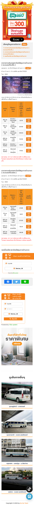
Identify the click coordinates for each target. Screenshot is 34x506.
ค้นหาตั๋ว (14, 319)
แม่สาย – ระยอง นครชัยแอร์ (17, 492)
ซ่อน (24, 44)
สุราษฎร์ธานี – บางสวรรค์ (17, 406)
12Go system (15, 273)
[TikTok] (29, 489)
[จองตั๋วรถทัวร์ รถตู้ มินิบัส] (29, 496)
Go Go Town (24, 503)
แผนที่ (28, 68)
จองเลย (28, 120)
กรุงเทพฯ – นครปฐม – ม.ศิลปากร (17, 463)
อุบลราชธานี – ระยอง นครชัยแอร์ (17, 435)
